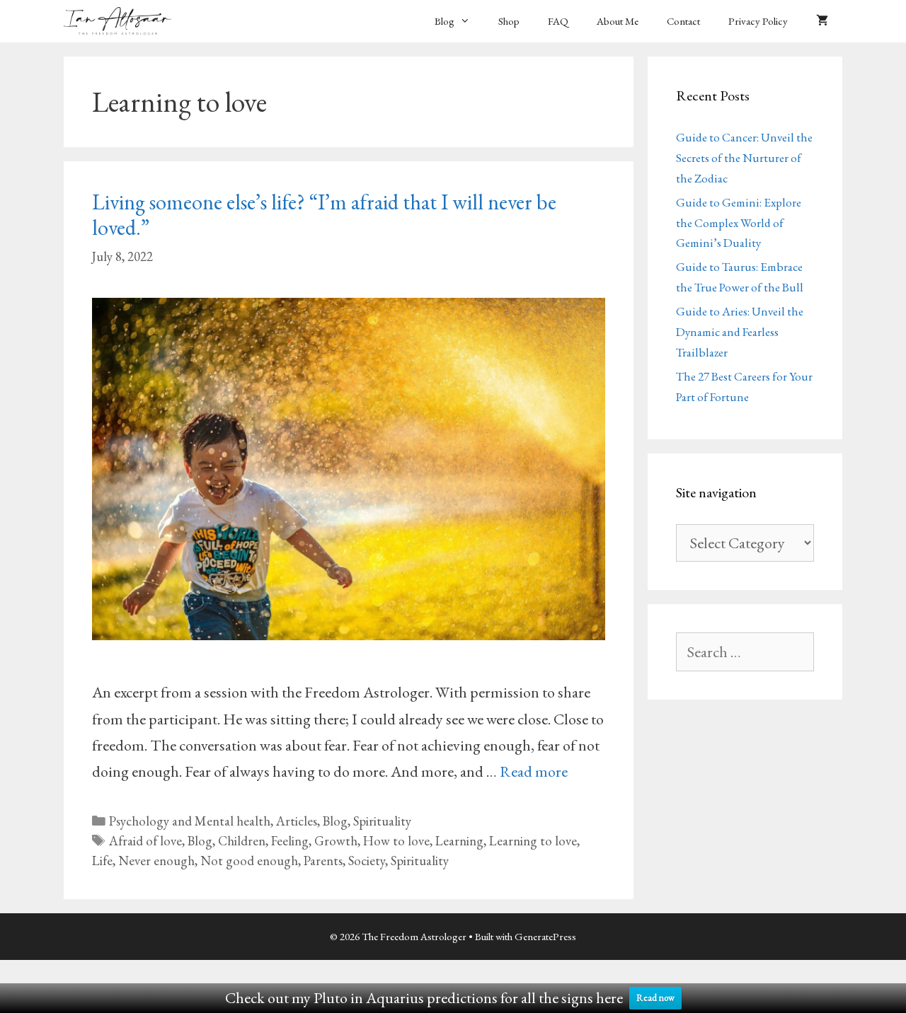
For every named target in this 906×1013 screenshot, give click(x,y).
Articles (296, 821)
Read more (534, 771)
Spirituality (382, 821)
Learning (459, 841)
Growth (335, 841)
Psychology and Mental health (189, 821)
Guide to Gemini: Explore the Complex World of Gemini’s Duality (738, 223)
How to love (396, 841)
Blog (444, 21)
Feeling (290, 841)
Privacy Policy (758, 21)
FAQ (558, 21)
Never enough (156, 860)
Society (366, 860)
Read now (655, 998)
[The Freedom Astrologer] (121, 21)
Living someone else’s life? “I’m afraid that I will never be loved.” (324, 214)
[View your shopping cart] (822, 21)
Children (241, 841)
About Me (617, 21)
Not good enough (249, 860)
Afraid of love (145, 841)
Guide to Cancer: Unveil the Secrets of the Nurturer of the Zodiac (744, 157)
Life (102, 860)
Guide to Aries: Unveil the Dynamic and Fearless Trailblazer (739, 331)
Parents (323, 860)
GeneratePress (545, 936)
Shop (509, 21)
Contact (683, 21)
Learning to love (533, 841)
